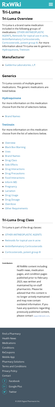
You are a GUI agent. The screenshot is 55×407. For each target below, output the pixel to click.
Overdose (10, 204)
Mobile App (8, 357)
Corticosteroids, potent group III (20, 42)
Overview (10, 142)
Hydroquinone (10, 49)
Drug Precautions (15, 173)
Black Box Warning (15, 147)
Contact (6, 375)
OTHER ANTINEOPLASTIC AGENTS (23, 234)
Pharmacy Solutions (13, 361)
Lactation (10, 190)
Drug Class (11, 160)
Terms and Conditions (14, 366)
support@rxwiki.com (41, 316)
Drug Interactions (15, 169)
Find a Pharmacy (11, 333)
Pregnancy (11, 186)
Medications (9, 343)
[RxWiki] (11, 4)
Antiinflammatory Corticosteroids (20, 39)
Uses (8, 151)
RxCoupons (8, 352)
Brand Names (12, 116)
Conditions (8, 347)
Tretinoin (24, 49)
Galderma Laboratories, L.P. (20, 65)
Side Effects (11, 164)
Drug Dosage (12, 199)
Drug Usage (11, 195)
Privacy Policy (9, 371)
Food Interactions (15, 177)
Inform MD (11, 182)
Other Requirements (16, 208)
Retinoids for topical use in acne (30, 35)
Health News (9, 338)
